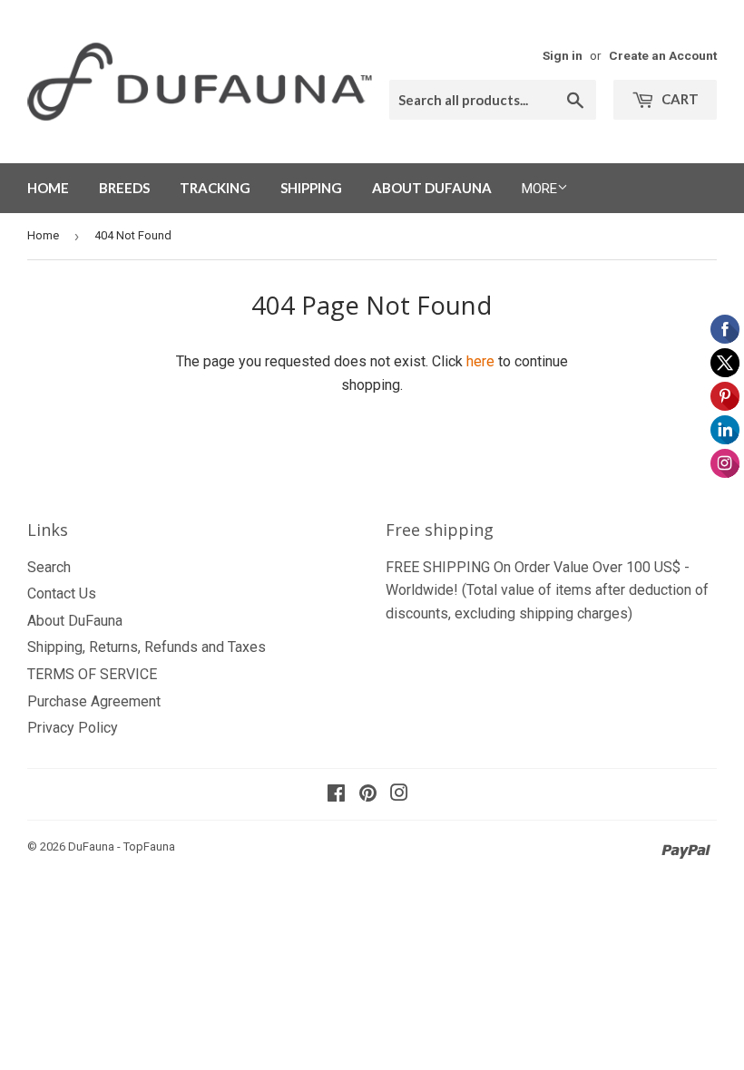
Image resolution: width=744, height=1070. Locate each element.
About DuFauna (432, 188)
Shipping (311, 188)
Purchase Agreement (94, 701)
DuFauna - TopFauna (121, 846)
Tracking (215, 188)
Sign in (562, 55)
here (480, 361)
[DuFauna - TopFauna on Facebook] (336, 794)
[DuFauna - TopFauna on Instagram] (399, 794)
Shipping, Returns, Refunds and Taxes (146, 647)
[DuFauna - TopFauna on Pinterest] (367, 794)
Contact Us (61, 593)
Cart (679, 99)
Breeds (124, 188)
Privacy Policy (72, 727)
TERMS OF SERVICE (92, 674)
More (539, 188)
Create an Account (663, 55)
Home (48, 188)
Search (49, 567)
